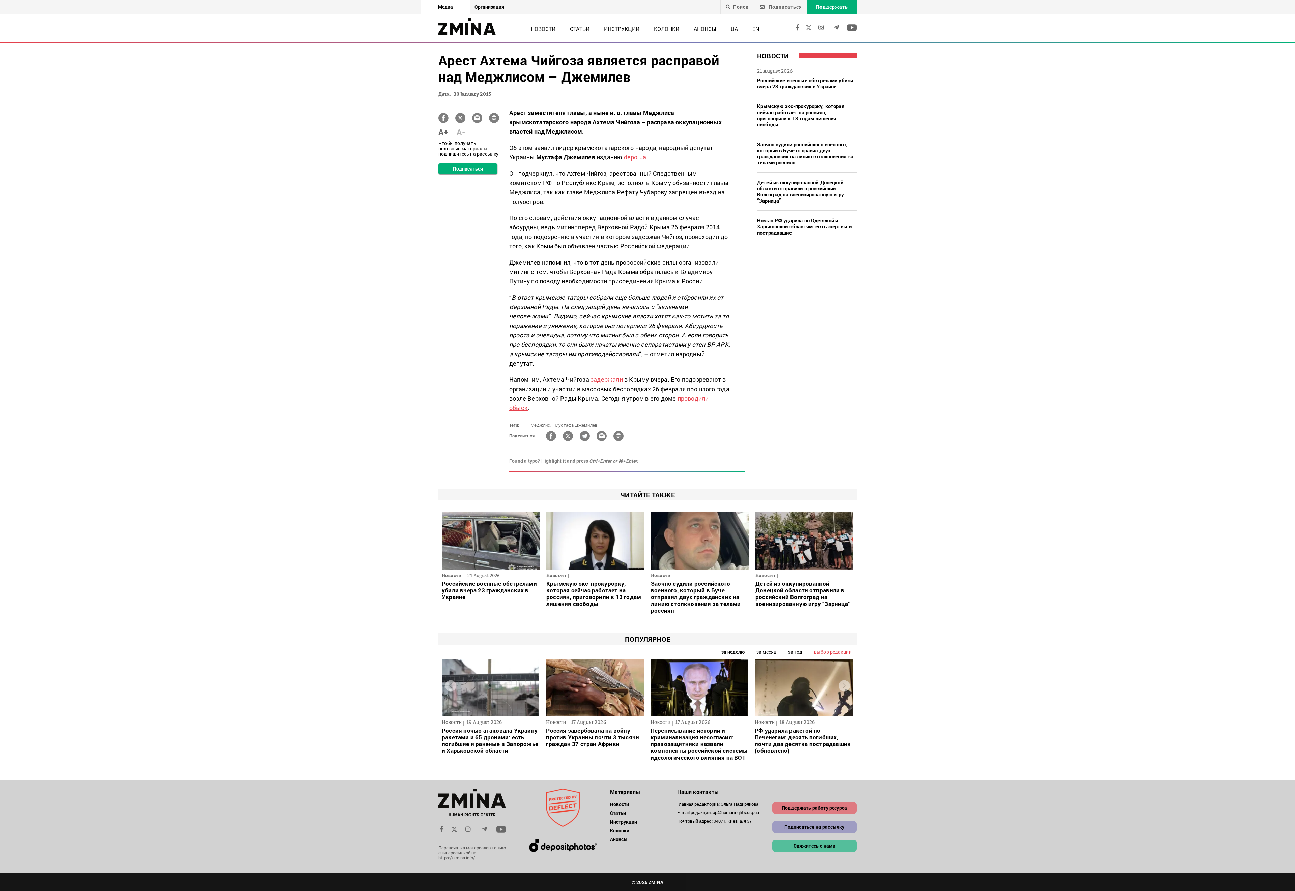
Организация (489, 7)
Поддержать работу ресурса (814, 808)
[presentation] (450, 686)
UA (734, 29)
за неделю (733, 652)
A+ (443, 132)
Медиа (445, 7)
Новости (543, 29)
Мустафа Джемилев (576, 425)
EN (755, 29)
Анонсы (705, 29)
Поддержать (832, 7)
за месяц (766, 652)
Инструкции (621, 29)
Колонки (666, 29)
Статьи (579, 29)
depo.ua (635, 157)
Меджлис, (540, 425)
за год (795, 652)
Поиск (741, 7)
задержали (607, 379)
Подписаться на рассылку (814, 827)
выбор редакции (833, 652)
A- (461, 132)
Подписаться (784, 7)
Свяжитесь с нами (815, 845)
